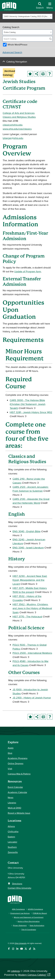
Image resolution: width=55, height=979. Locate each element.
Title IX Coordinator (28, 929)
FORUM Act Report (40, 913)
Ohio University (20, 943)
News (10, 797)
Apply (11, 747)
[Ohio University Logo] (9, 9)
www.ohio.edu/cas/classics (17, 129)
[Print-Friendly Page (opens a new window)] (43, 74)
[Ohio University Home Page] (15, 899)
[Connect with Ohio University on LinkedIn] (17, 948)
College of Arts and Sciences (19, 113)
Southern (12, 847)
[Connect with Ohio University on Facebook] (9, 948)
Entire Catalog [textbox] (10, 32)
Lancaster (12, 841)
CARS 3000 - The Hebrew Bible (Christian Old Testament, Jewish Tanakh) (27, 404)
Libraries (12, 802)
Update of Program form (27, 271)
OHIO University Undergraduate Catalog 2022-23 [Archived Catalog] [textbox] (27, 16)
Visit (10, 768)
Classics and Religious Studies (19, 117)
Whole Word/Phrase (17, 44)
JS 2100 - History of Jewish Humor (32, 697)
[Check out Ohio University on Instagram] (13, 948)
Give (10, 753)
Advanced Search (12, 52)
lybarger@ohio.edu (13, 138)
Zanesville (13, 852)
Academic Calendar (17, 792)
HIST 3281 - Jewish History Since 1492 (31, 412)
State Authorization (37, 925)
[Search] (50, 38)
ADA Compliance (18, 909)
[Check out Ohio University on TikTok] (30, 948)
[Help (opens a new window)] (49, 74)
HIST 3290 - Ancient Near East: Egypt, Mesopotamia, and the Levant (30, 580)
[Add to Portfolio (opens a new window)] (30, 74)
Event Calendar (15, 787)
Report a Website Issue (19, 813)
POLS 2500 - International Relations (32, 653)
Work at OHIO (14, 807)
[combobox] (27, 16)
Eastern (11, 836)
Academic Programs (17, 758)
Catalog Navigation (16, 61)
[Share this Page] (36, 73)
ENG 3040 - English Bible (26, 531)
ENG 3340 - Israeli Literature (28, 547)
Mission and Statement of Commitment (28, 917)
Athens (11, 826)
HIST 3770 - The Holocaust (27, 616)
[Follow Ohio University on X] (26, 948)
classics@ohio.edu (13, 125)
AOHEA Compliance (35, 909)
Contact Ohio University (19, 887)
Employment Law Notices (20, 913)
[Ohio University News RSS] (34, 948)
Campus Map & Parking (19, 773)
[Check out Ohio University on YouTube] (21, 948)
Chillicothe (13, 831)
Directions (17, 883)
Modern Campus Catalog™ (32, 974)
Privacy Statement (20, 925)
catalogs (15, 971)
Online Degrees (15, 763)
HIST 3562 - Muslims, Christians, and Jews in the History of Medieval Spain (32, 608)
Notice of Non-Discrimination (29, 921)
